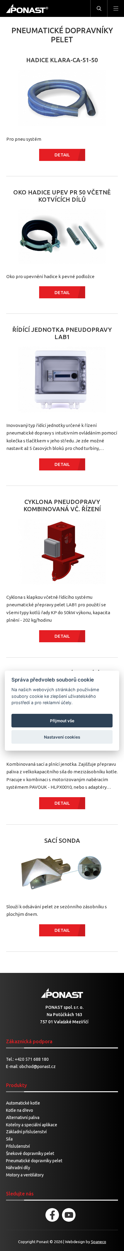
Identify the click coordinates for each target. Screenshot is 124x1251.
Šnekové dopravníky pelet (30, 1153)
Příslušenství (18, 1146)
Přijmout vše (62, 720)
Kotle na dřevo (19, 1110)
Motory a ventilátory (25, 1174)
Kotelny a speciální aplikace (31, 1124)
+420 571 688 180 (32, 1059)
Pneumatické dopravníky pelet (34, 1160)
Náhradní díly (18, 1167)
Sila (9, 1139)
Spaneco (98, 1242)
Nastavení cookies (62, 737)
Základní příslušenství (26, 1131)
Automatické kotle (23, 1103)
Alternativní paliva (22, 1117)
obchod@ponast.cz (37, 1066)
